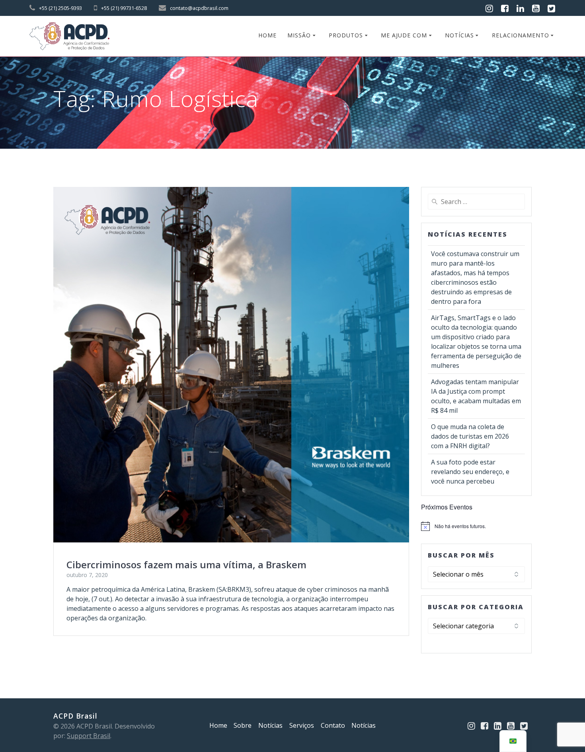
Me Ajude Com (404, 35)
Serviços (301, 725)
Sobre (243, 725)
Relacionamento (520, 35)
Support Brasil (88, 735)
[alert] (476, 526)
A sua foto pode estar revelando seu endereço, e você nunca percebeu (470, 472)
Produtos (346, 35)
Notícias (459, 35)
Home (267, 35)
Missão (299, 35)
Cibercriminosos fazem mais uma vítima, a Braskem (186, 564)
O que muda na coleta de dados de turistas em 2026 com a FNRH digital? (470, 436)
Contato (333, 725)
